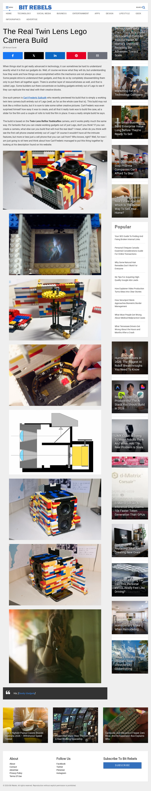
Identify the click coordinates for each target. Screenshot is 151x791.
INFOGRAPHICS (13, 19)
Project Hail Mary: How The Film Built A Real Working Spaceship (74, 737)
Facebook (60, 764)
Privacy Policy (16, 773)
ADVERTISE (31, 19)
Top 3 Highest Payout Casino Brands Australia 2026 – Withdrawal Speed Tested (24, 736)
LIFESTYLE (124, 13)
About (12, 764)
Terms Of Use (16, 776)
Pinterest (60, 770)
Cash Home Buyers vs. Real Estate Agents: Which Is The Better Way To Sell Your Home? (129, 205)
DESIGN (109, 13)
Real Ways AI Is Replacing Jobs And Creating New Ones (128, 548)
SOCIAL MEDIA (44, 13)
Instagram (61, 773)
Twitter (59, 767)
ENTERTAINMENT (81, 13)
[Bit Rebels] (34, 8)
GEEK (138, 13)
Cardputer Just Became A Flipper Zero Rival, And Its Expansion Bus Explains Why (125, 736)
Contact (13, 767)
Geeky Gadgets (26, 693)
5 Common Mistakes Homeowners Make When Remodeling (128, 625)
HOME (9, 13)
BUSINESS (62, 13)
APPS (97, 13)
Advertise (14, 770)
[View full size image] (55, 180)
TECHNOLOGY (24, 13)
